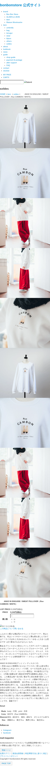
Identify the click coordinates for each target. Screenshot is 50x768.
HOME (2, 94)
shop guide (10, 57)
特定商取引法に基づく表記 (36, 753)
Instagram (7, 730)
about (5, 46)
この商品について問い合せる (11, 629)
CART (6, 77)
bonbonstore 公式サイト (20, 5)
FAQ (8, 65)
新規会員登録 (18, 753)
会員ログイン (5, 753)
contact (6, 68)
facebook (7, 733)
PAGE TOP (6, 763)
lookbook (7, 49)
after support (11, 63)
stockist (6, 71)
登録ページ (6, 750)
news (5, 52)
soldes (16, 94)
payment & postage (14, 60)
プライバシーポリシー (9, 756)
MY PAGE (7, 75)
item (9, 94)
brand (5, 11)
